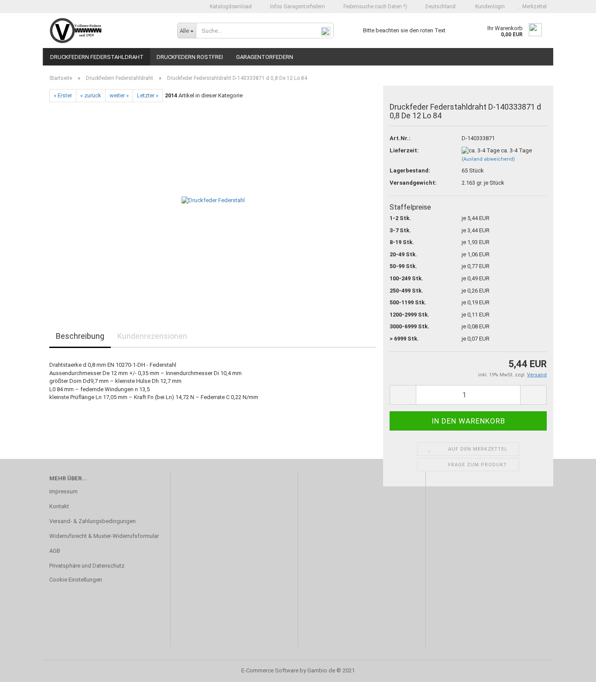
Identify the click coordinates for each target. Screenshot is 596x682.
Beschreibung (80, 336)
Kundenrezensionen (152, 336)
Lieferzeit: (404, 150)
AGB (54, 551)
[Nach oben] (572, 669)
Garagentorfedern (264, 57)
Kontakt (59, 506)
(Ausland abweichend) (488, 159)
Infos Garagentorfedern (297, 6)
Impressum (63, 491)
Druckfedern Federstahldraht (97, 57)
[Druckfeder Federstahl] (213, 200)
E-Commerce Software (269, 670)
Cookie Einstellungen (75, 579)
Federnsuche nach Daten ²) (374, 6)
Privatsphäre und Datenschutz (86, 565)
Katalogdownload (230, 6)
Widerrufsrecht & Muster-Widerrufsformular (104, 536)
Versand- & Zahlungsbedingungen (92, 521)
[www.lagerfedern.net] (106, 30)
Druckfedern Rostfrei (190, 57)
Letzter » (147, 95)
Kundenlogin (489, 6)
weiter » (119, 95)
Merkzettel (533, 6)
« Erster (63, 95)
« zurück (90, 95)
